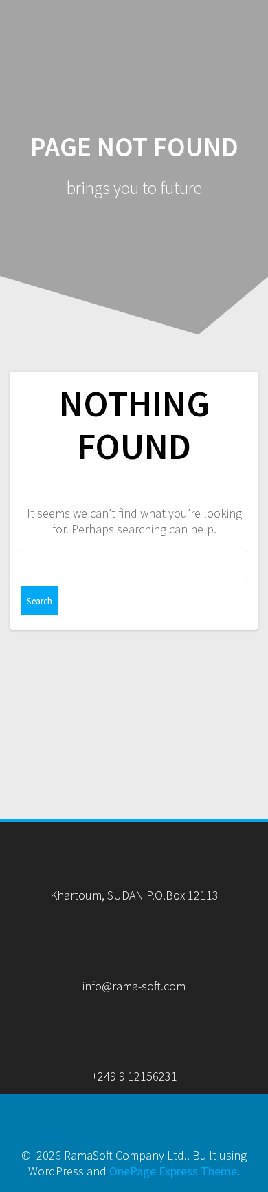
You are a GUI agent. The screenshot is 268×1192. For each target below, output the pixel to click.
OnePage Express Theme (173, 1171)
